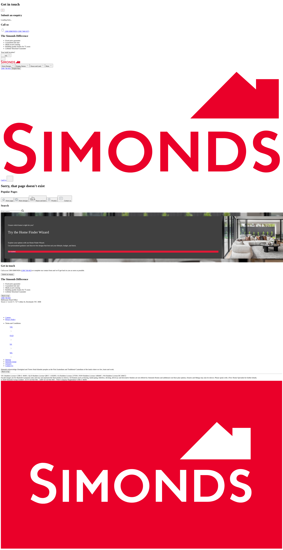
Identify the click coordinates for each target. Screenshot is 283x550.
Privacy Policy (10, 319)
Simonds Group (10, 362)
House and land (41, 201)
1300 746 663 (6, 68)
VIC (6, 56)
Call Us (4, 180)
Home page (9, 201)
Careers (8, 317)
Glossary (8, 364)
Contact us (67, 201)
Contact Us (9, 366)
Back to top (5, 296)
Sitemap (8, 360)
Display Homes (21, 66)
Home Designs (7, 66)
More (48, 66)
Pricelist (54, 201)
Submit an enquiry (7, 274)
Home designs (23, 201)
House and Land (36, 66)
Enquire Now (16, 68)
